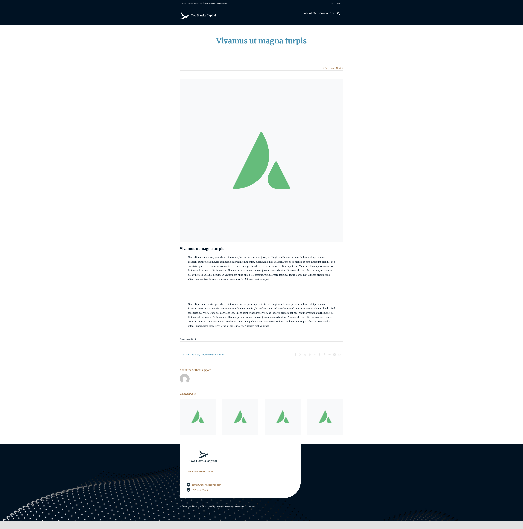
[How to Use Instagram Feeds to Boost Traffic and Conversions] (325, 417)
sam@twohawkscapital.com (215, 3)
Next (338, 68)
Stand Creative (247, 506)
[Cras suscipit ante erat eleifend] (240, 417)
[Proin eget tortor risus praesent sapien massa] (198, 417)
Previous (329, 68)
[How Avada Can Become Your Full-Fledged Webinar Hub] (283, 417)
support (206, 370)
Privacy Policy (209, 506)
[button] (338, 13)
